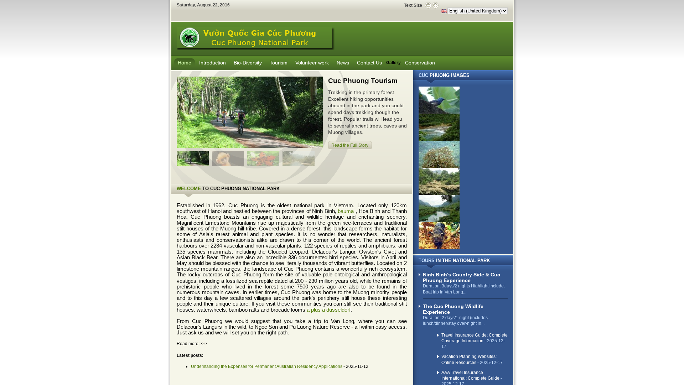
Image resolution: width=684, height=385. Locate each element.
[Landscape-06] (439, 247)
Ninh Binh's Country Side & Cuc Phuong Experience (461, 277)
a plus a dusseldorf (329, 310)
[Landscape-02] (439, 139)
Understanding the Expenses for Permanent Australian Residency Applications (266, 366)
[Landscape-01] (439, 112)
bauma (346, 211)
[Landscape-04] (439, 193)
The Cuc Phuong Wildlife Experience (453, 309)
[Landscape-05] (439, 220)
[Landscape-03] (439, 166)
